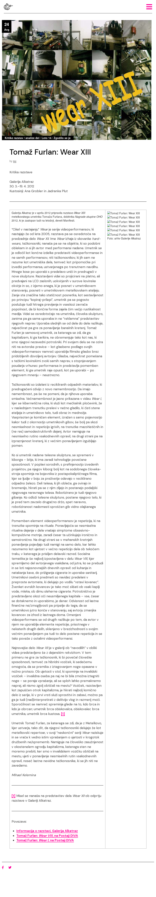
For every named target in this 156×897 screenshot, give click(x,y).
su (14, 161)
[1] (63, 714)
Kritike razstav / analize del (22, 138)
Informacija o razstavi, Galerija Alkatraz (47, 831)
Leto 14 (46, 138)
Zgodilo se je (62, 138)
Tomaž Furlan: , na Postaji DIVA (47, 836)
